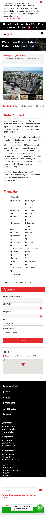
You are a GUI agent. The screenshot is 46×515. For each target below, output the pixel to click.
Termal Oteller (9, 446)
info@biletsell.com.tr (15, 24)
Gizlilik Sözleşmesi (12, 470)
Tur (7, 398)
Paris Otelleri (8, 454)
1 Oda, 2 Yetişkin (11, 332)
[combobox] (23, 323)
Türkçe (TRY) (35, 27)
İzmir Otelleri (8, 432)
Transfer (10, 403)
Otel (8, 392)
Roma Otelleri (8, 457)
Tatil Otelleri (8, 440)
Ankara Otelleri (9, 427)
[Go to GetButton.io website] (40, 512)
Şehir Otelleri (20, 56)
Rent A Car (11, 409)
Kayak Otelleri (8, 443)
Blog (8, 414)
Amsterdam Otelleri (11, 460)
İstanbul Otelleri (9, 429)
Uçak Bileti (12, 386)
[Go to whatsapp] (40, 507)
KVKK (7, 473)
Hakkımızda (9, 468)
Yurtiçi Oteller (7, 437)
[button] (41, 69)
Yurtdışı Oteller (8, 451)
